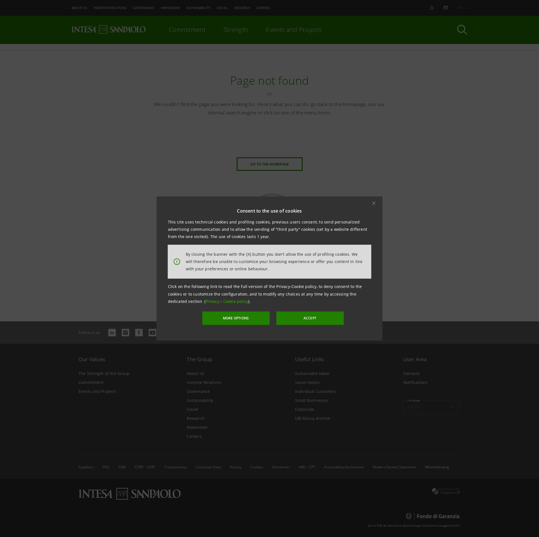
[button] (374, 203)
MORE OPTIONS (236, 318)
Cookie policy (235, 301)
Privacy (213, 301)
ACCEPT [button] (309, 318)
